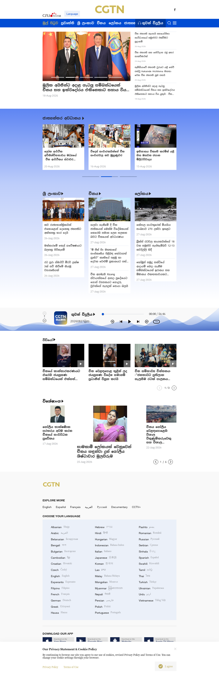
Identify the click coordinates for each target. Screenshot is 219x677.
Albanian (60, 527)
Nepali (102, 594)
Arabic (59, 533)
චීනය (93, 193)
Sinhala (147, 551)
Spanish (149, 557)
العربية (89, 507)
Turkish (147, 582)
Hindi (101, 533)
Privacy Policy (50, 667)
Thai (144, 576)
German (61, 600)
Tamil (145, 570)
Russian (149, 539)
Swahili (149, 563)
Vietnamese (152, 600)
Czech (59, 570)
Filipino (60, 588)
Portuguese (108, 612)
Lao (100, 570)
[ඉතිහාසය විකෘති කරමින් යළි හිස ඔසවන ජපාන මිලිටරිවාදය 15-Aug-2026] (155, 136)
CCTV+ (136, 507)
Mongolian (106, 582)
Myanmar (109, 588)
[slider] (103, 314)
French (60, 594)
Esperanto (63, 582)
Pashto (146, 527)
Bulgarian (63, 551)
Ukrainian (151, 588)
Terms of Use (71, 667)
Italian (103, 551)
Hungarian (106, 539)
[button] (57, 77)
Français (75, 507)
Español (61, 507)
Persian (104, 600)
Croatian (61, 563)
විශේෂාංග (52, 401)
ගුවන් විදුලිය (152, 23)
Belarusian (64, 539)
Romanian (150, 533)
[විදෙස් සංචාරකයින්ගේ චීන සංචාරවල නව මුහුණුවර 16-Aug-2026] (109, 136)
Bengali (58, 545)
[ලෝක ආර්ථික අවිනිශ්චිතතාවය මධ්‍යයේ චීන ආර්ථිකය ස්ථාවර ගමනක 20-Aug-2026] (63, 136)
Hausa (59, 612)
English (47, 507)
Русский (102, 507)
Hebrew (103, 527)
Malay (107, 576)
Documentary (119, 507)
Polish (103, 606)
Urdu (145, 594)
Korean (104, 563)
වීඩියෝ (48, 340)
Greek (60, 606)
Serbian (148, 545)
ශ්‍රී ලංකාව (52, 193)
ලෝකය (141, 193)
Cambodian (60, 557)
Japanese (106, 557)
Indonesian (109, 545)
